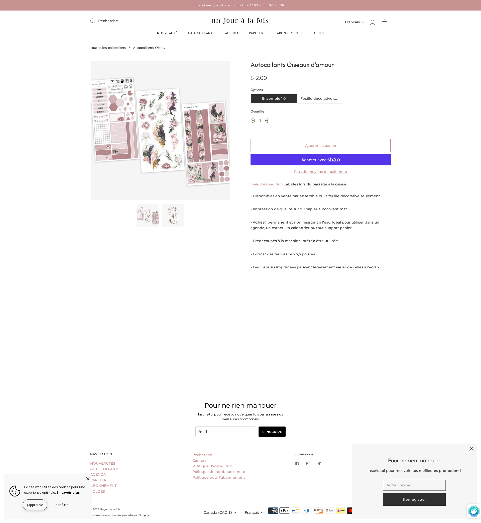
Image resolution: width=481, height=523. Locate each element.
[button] (104, 131)
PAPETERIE (258, 33)
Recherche (108, 21)
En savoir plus (68, 492)
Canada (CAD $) (218, 512)
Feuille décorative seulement (321, 98)
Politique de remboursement (219, 471)
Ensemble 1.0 (274, 98)
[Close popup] (471, 449)
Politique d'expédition (212, 466)
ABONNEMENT (288, 33)
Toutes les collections (108, 48)
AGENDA (232, 33)
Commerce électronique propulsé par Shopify (119, 515)
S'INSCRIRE (272, 432)
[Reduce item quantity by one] (252, 121)
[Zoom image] (160, 131)
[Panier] (385, 22)
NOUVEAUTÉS (168, 33)
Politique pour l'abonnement (218, 477)
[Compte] (373, 22)
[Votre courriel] (414, 485)
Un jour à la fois (110, 509)
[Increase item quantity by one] (267, 121)
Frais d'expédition (267, 184)
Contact (199, 460)
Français (353, 22)
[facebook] (297, 463)
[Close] (87, 478)
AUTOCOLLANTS (201, 33)
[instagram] (308, 463)
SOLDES (317, 33)
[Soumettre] (95, 20)
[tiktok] (319, 463)
